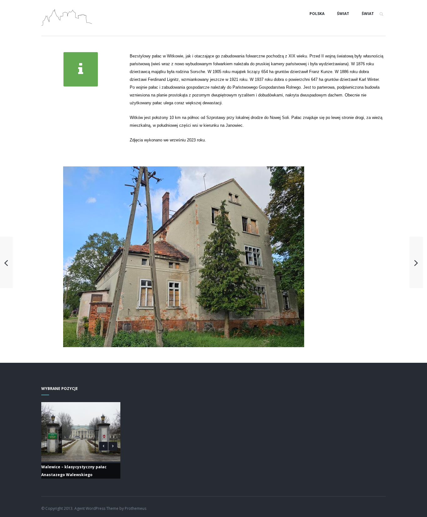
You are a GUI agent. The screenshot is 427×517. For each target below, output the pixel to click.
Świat (343, 13)
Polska (316, 13)
